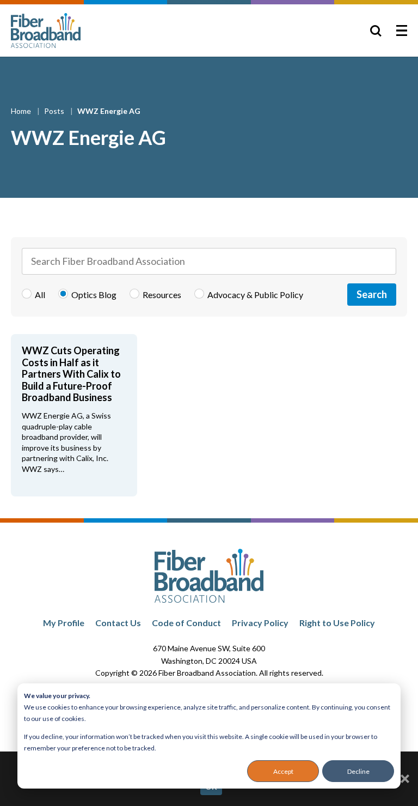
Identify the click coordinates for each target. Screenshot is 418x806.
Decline (358, 771)
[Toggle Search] (375, 30)
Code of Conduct (186, 622)
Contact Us (118, 622)
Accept (283, 771)
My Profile (63, 622)
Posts (55, 111)
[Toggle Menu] (402, 30)
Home (22, 111)
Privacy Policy (260, 622)
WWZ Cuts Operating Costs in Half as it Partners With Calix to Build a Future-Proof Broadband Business (71, 373)
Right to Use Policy (337, 622)
